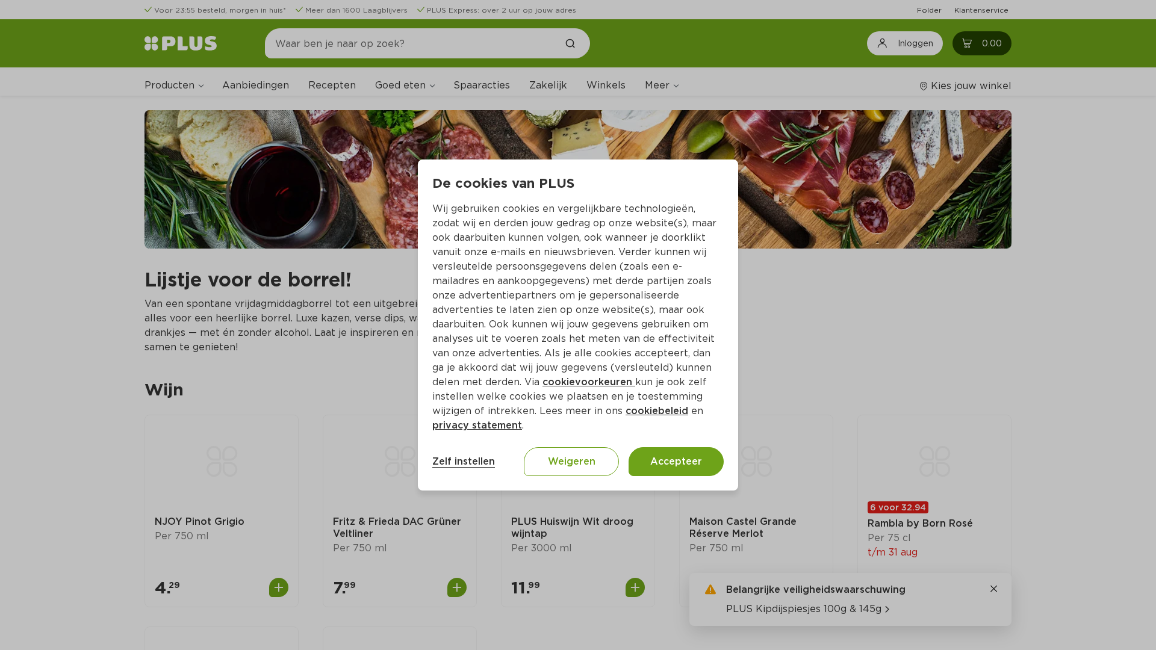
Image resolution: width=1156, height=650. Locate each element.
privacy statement (477, 425)
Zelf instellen (463, 461)
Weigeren (571, 461)
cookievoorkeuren (588, 382)
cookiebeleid (657, 410)
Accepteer (676, 461)
